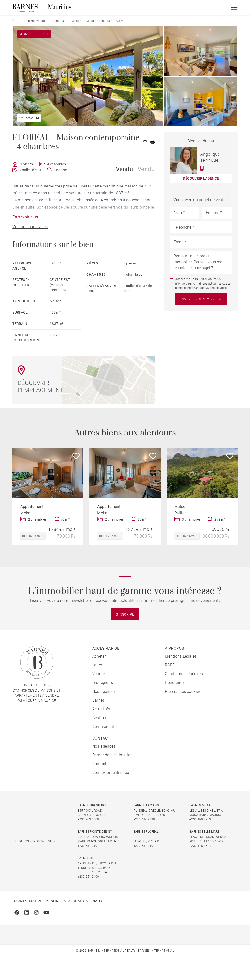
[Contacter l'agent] (202, 168)
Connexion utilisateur (111, 772)
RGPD (170, 665)
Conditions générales (184, 673)
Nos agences (103, 691)
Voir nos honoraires (30, 226)
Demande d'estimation (112, 755)
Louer (97, 665)
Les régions (102, 682)
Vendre (98, 673)
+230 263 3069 (88, 819)
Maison (76, 20)
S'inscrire (125, 614)
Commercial (103, 726)
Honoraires (175, 682)
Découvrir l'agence (201, 178)
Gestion (99, 717)
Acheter (99, 656)
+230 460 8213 (200, 819)
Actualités (101, 709)
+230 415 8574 (200, 845)
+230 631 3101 (88, 845)
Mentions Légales (181, 656)
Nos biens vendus (33, 20)
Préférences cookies (183, 691)
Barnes (98, 700)
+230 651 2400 (88, 876)
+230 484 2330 (144, 819)
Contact (99, 763)
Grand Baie (59, 20)
